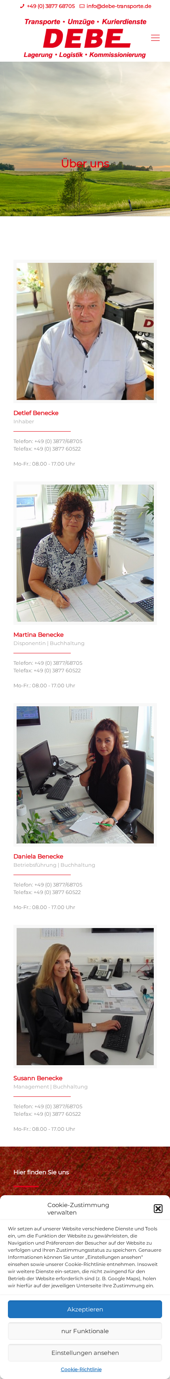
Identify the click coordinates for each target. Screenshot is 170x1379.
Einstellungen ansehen (85, 1352)
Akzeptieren (85, 1309)
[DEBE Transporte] (85, 38)
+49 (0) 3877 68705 (51, 6)
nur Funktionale (85, 1331)
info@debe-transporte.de (119, 6)
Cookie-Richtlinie (81, 1369)
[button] (158, 1209)
